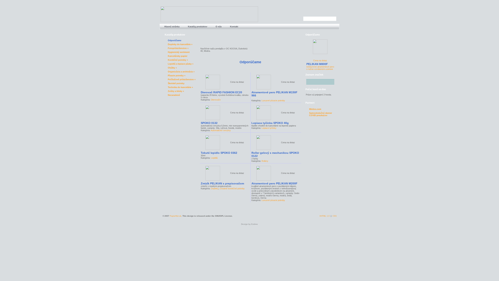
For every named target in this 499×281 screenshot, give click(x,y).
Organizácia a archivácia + (181, 71)
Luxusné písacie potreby (273, 100)
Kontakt (233, 26)
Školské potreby (176, 83)
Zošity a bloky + (176, 91)
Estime (254, 224)
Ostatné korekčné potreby (232, 188)
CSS (335, 216)
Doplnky (215, 188)
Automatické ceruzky (221, 130)
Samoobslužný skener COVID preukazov (320, 113)
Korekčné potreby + (178, 60)
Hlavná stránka (172, 26)
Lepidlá (214, 158)
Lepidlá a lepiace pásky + (180, 64)
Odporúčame (174, 40)
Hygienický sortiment (179, 52)
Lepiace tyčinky (269, 128)
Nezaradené (174, 95)
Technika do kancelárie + (180, 87)
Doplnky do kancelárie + (180, 44)
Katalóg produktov (197, 26)
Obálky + (172, 68)
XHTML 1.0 (324, 216)
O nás (218, 26)
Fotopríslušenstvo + (178, 48)
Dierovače (216, 100)
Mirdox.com (315, 109)
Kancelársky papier (177, 56)
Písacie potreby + (176, 75)
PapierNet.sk (175, 216)
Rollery (265, 161)
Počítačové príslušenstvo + (182, 79)
